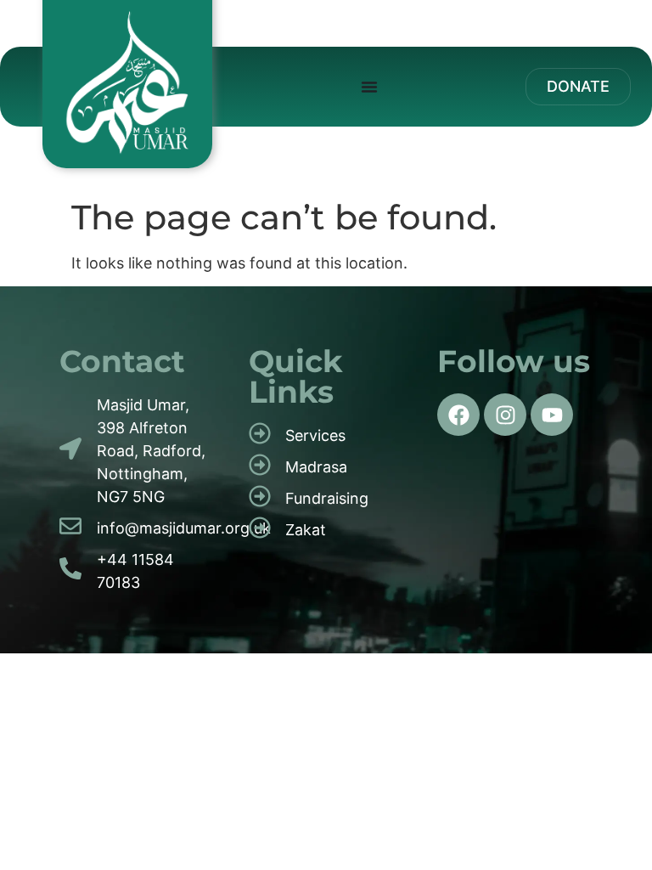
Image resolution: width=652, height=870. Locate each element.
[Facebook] (458, 414)
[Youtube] (552, 414)
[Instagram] (505, 414)
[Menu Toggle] (369, 86)
